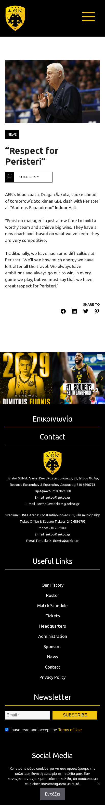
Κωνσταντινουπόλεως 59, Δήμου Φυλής (69, 478)
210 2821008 (61, 491)
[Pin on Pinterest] (97, 312)
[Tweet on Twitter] (86, 312)
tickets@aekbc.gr (67, 504)
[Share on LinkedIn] (74, 312)
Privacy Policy (52, 677)
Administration (52, 636)
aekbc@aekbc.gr (57, 497)
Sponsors (52, 646)
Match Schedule (52, 605)
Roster (52, 595)
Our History (52, 585)
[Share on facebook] (63, 312)
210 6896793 (85, 484)
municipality (91, 515)
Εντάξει (52, 793)
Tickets (52, 615)
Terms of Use (70, 730)
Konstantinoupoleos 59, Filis (61, 515)
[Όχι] (98, 783)
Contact (52, 666)
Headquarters (52, 626)
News (52, 656)
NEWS (12, 134)
